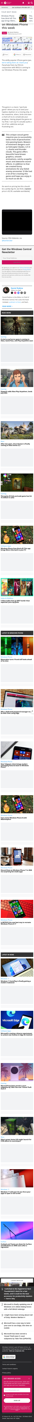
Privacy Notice (27, 269)
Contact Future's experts (10, 1368)
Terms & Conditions (15, 1409)
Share (6, 54)
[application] (17, 220)
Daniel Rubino (14, 32)
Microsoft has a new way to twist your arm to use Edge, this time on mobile (18, 1325)
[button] (32, 3)
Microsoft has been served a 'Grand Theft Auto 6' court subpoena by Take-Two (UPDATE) (17, 1336)
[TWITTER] (12, 293)
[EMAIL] (25, 293)
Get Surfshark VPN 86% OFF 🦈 (22, 7)
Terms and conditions (9, 1364)
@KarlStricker (7, 240)
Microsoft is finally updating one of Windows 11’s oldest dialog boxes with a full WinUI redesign (18, 1306)
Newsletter (28, 54)
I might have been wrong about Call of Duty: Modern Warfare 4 (18, 1316)
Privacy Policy (23, 1407)
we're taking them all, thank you (14, 62)
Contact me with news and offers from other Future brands (17, 1395)
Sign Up (17, 1400)
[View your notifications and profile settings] (23, 3)
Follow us (18, 54)
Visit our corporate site (16, 1351)
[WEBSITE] (22, 293)
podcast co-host (15, 302)
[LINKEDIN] (18, 293)
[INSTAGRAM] (15, 293)
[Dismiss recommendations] (31, 12)
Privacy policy (6, 1373)
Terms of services (24, 267)
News (4, 33)
